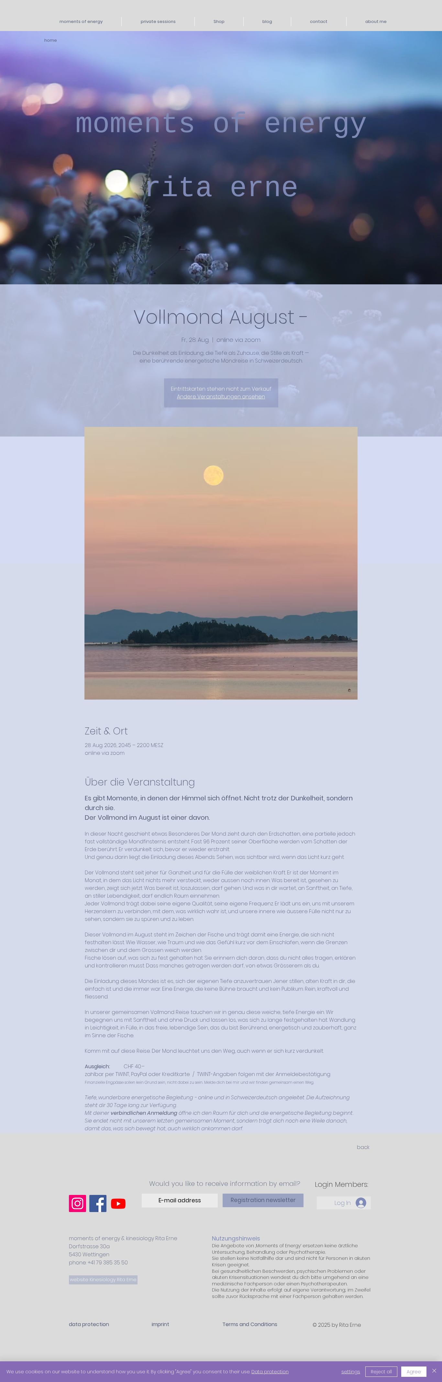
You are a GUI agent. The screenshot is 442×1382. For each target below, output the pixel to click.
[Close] (434, 1371)
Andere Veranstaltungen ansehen (221, 396)
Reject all (381, 1371)
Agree (414, 1371)
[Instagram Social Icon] (77, 1203)
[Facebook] (97, 1203)
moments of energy (221, 125)
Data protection (270, 1371)
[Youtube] (118, 1203)
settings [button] (350, 1371)
